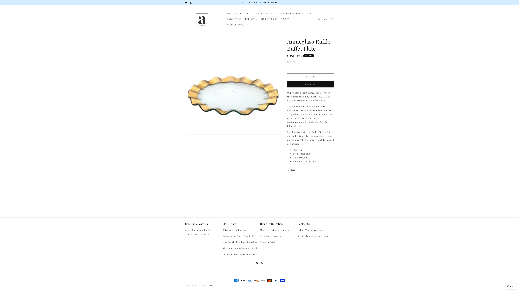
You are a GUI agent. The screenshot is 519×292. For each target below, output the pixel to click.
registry (301, 100)
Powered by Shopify (208, 286)
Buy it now (310, 84)
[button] (243, 13)
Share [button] (292, 170)
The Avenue (196, 286)
